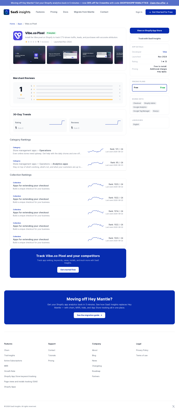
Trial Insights (9, 355)
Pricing (53, 12)
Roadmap (96, 371)
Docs (65, 12)
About (94, 350)
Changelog (97, 366)
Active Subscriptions (13, 361)
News (94, 361)
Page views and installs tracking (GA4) (21, 381)
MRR (6, 366)
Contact (104, 12)
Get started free (68, 270)
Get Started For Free (162, 12)
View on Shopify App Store (149, 30)
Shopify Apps (10, 387)
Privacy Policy (142, 350)
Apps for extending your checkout (31, 185)
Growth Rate (9, 371)
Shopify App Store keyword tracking (20, 376)
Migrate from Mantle (84, 12)
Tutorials (52, 355)
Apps (20, 24)
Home (12, 24)
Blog (94, 355)
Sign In (139, 12)
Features (40, 12)
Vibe (165, 52)
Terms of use (142, 355)
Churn (6, 350)
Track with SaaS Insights (149, 38)
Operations (32, 150)
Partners (95, 376)
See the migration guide (89, 315)
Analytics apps (40, 164)
